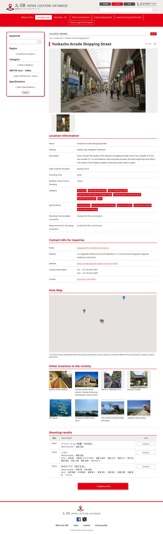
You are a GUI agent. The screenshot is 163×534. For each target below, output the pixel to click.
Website (145, 444)
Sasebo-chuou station (58, 389)
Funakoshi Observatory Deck (85, 419)
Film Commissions (81, 17)
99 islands (53, 418)
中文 (129, 4)
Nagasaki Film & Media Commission (93, 247)
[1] (154, 10)
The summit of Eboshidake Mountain (112, 419)
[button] (103, 322)
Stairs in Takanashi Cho (111, 389)
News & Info (27, 17)
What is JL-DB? (62, 525)
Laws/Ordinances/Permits (128, 17)
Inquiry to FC (104, 486)
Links (75, 525)
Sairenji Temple (134, 389)
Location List (43, 17)
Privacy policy (101, 525)
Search (25, 93)
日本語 (105, 4)
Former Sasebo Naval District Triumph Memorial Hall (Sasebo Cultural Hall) (86, 392)
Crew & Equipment (103, 17)
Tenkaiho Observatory (136, 418)
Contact (86, 525)
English (117, 4)
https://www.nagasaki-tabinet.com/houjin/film (97, 263)
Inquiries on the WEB (86, 279)
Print (153, 34)
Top (50, 38)
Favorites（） (61, 17)
